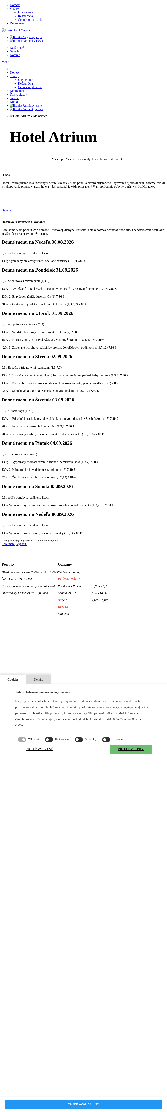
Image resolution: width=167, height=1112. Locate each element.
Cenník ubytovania (30, 19)
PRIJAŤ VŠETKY (131, 749)
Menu (5, 62)
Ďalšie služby (18, 47)
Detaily (38, 679)
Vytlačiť (21, 544)
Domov (15, 5)
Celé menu (8, 544)
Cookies (12, 679)
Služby (14, 8)
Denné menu (18, 23)
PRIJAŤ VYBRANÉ (39, 749)
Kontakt (15, 55)
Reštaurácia (25, 16)
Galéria (14, 51)
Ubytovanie (25, 12)
